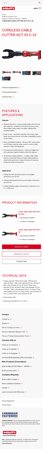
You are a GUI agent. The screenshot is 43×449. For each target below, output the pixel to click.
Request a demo (21, 247)
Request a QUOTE (21, 254)
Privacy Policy (6, 405)
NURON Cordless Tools (9, 16)
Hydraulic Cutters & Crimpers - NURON (14, 18)
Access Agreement (8, 401)
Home (4, 14)
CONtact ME (21, 261)
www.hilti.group (7, 443)
